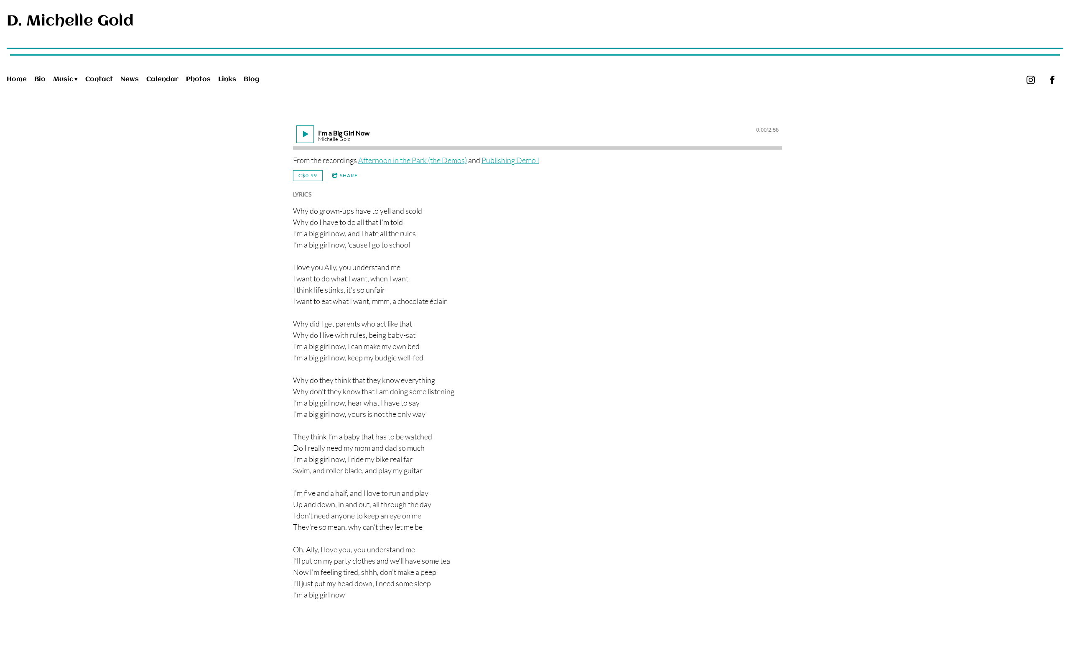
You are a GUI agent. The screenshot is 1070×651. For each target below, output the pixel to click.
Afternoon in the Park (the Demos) (412, 160)
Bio (40, 79)
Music (63, 79)
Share (349, 175)
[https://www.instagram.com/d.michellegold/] (1031, 80)
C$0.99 (307, 175)
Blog (252, 79)
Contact (99, 79)
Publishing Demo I (510, 160)
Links (227, 79)
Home (17, 79)
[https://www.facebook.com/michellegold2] (1052, 80)
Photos (198, 79)
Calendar (162, 79)
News (129, 79)
